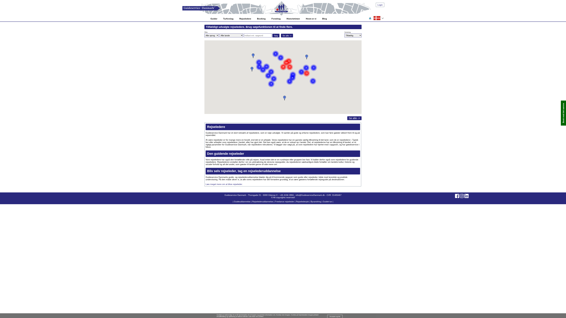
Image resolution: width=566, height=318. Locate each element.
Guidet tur (327, 201)
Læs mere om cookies (256, 316)
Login (380, 5)
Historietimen (293, 19)
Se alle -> (287, 35)
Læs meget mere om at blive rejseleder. (224, 184)
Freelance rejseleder (284, 201)
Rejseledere (245, 19)
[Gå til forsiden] (286, 8)
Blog (324, 19)
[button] (306, 68)
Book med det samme (563, 113)
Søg (276, 35)
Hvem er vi (311, 19)
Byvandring (316, 201)
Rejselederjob (302, 201)
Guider (213, 19)
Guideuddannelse (242, 201)
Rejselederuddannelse (263, 201)
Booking (261, 19)
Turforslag (228, 19)
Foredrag (276, 19)
